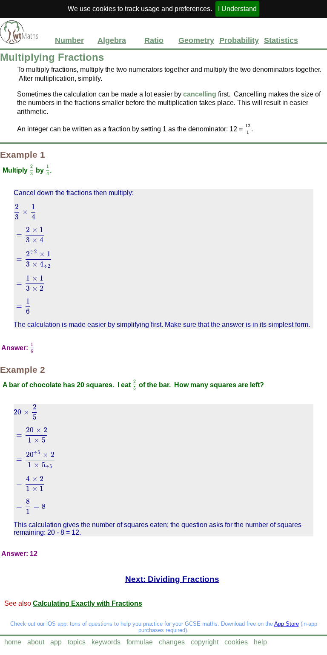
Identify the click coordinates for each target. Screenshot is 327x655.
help (260, 642)
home (12, 642)
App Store (286, 624)
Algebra (112, 40)
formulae (139, 642)
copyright (204, 642)
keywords (106, 642)
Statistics (281, 40)
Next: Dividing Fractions (172, 579)
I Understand (237, 8)
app (56, 642)
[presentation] (247, 129)
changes (172, 642)
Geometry (196, 40)
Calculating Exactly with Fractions (87, 603)
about (35, 642)
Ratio (154, 40)
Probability (238, 40)
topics (77, 642)
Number (69, 40)
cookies (236, 642)
